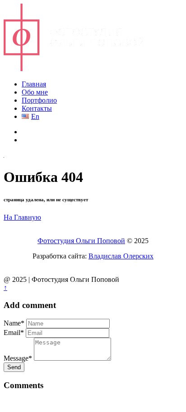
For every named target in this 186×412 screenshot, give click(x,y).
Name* (14, 323)
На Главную (22, 217)
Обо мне (35, 92)
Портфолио (39, 100)
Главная (34, 84)
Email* (14, 332)
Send (14, 367)
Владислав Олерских (120, 256)
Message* (18, 358)
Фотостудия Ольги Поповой (81, 240)
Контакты (37, 108)
